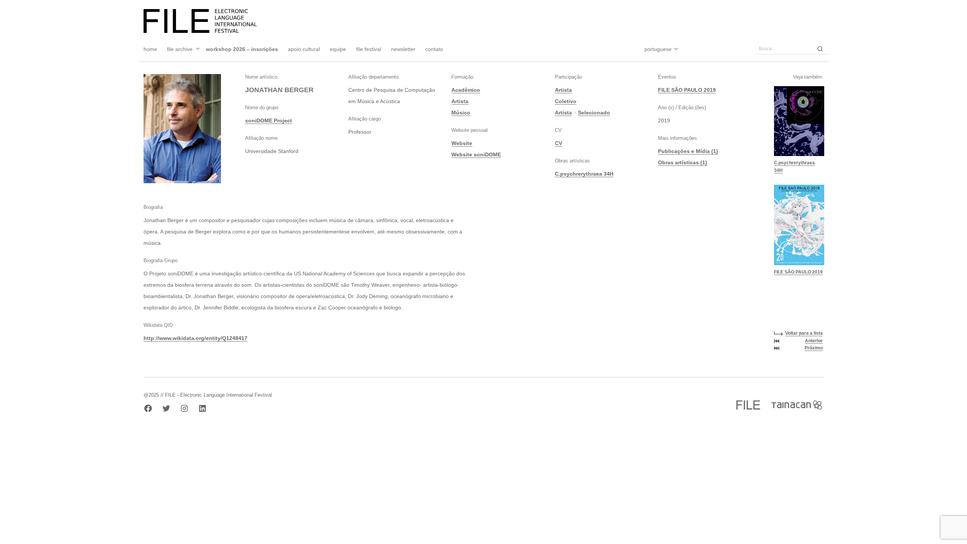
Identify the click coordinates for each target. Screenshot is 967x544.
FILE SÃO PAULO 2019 (687, 90)
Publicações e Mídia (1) (688, 151)
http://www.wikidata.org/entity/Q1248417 (195, 338)
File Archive (180, 49)
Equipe (338, 49)
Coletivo (565, 101)
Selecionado (594, 113)
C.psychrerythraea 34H (584, 174)
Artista (459, 101)
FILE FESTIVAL (368, 49)
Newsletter (403, 49)
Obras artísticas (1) (682, 162)
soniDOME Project (268, 120)
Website (461, 143)
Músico (460, 113)
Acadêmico (465, 90)
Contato (434, 49)
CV (558, 143)
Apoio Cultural (304, 49)
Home (150, 49)
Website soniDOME (476, 154)
